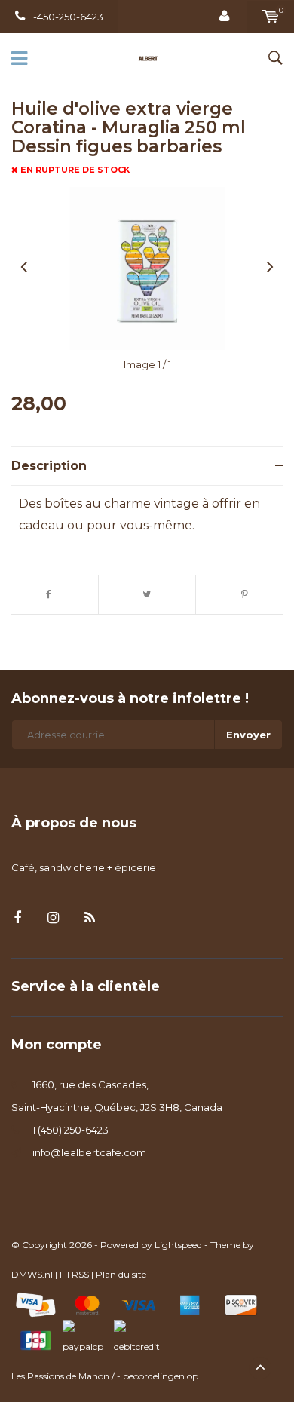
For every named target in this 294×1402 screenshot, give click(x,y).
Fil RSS (74, 1274)
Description (49, 466)
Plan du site (121, 1274)
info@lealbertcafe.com (89, 1152)
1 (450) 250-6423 (70, 1130)
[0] (270, 17)
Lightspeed (178, 1244)
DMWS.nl (32, 1274)
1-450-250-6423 (66, 17)
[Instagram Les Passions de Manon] (53, 918)
